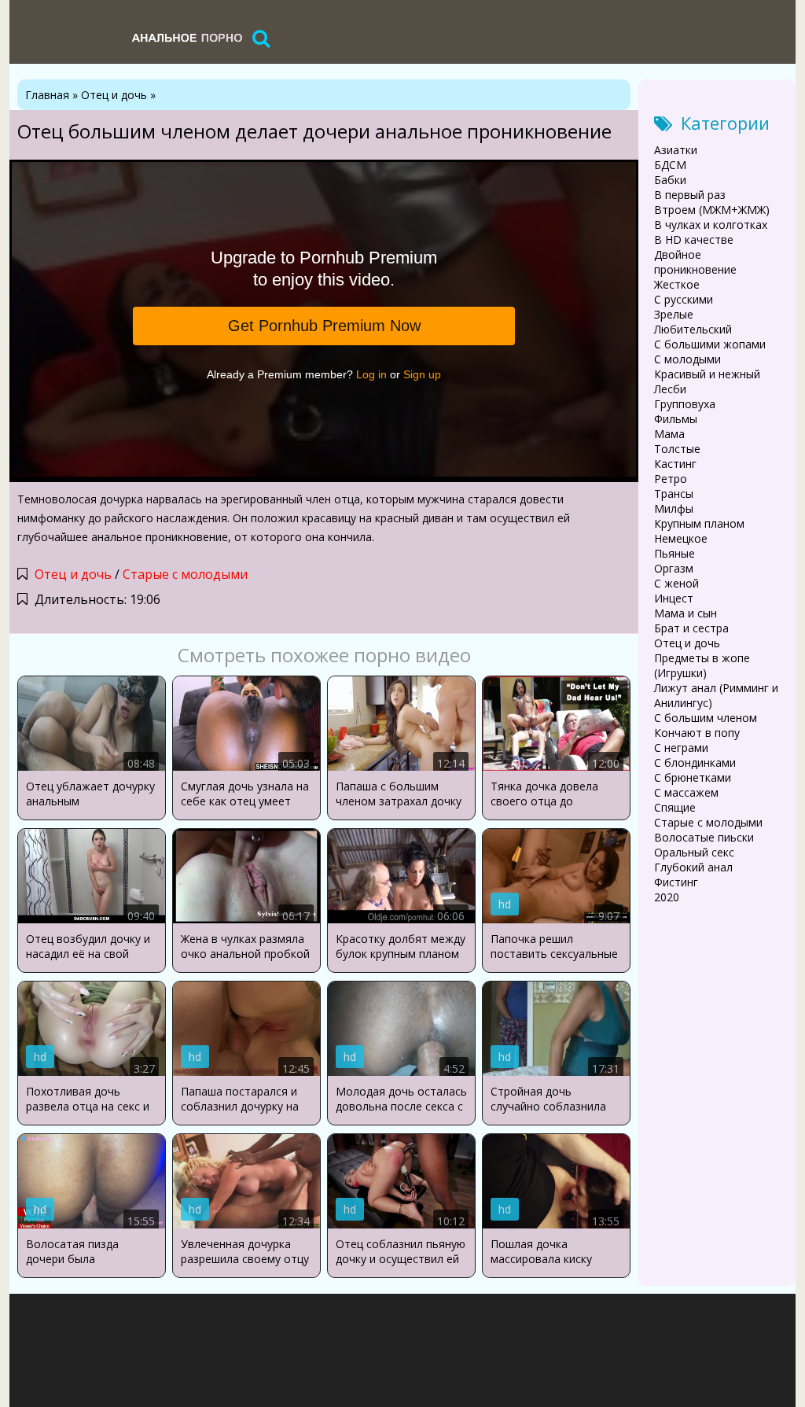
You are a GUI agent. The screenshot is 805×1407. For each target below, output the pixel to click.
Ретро (670, 478)
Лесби (670, 388)
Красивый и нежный (707, 373)
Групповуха (684, 403)
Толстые (677, 448)
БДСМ (670, 164)
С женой (676, 583)
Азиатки (675, 149)
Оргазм (673, 568)
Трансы (673, 493)
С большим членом (705, 717)
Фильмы (675, 418)
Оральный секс (694, 852)
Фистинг (676, 882)
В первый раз (690, 194)
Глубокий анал (693, 867)
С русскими (683, 299)
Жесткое (677, 284)
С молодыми (687, 359)
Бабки (670, 179)
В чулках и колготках (710, 224)
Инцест (673, 598)
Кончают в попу (697, 732)
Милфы (673, 508)
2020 (666, 897)
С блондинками (695, 762)
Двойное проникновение (695, 262)
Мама (669, 433)
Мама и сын (685, 613)
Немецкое (681, 538)
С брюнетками (692, 777)
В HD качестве (693, 239)
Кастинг (675, 463)
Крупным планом (699, 523)
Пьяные (674, 553)
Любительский (693, 329)
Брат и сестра (691, 628)
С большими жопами (710, 344)
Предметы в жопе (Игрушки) (702, 665)
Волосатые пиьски (704, 837)
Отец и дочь (73, 574)
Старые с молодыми (185, 574)
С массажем (686, 792)
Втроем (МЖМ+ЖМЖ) (712, 209)
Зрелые (673, 314)
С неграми (681, 747)
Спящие (675, 807)
